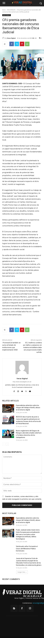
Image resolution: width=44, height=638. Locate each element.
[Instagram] (18, 391)
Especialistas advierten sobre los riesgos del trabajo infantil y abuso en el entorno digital (28, 407)
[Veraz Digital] (3, 38)
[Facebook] (11, 44)
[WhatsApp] (27, 44)
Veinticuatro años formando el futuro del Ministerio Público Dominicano (27, 548)
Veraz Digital (11, 38)
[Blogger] (14, 608)
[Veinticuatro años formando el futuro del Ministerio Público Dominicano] (8, 549)
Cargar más (21, 572)
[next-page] (7, 444)
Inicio (4, 10)
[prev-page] (3, 444)
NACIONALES (11, 10)
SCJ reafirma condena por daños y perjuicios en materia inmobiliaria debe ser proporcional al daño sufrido (32, 347)
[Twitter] (17, 44)
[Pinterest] (22, 44)
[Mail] (22, 391)
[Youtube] (30, 391)
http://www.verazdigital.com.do (22, 382)
